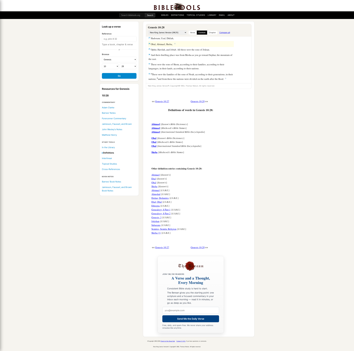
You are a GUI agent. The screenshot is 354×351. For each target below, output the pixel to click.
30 (149, 54)
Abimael (155, 174)
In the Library (108, 147)
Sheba (154, 186)
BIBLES (165, 15)
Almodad (155, 194)
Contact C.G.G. (181, 341)
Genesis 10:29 (198, 101)
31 (149, 64)
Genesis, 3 (156, 217)
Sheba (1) (156, 232)
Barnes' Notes (109, 113)
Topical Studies (109, 163)
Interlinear (107, 158)
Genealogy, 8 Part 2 (161, 213)
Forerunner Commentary (114, 118)
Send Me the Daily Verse (190, 318)
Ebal (153, 178)
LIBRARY (212, 15)
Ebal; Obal (156, 201)
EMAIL (222, 15)
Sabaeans (156, 225)
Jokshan (155, 221)
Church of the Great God (168, 341)
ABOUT (231, 15)
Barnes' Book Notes (111, 181)
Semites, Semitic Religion (163, 229)
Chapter (212, 33)
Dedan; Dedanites (160, 198)
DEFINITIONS (177, 15)
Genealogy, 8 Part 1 (161, 209)
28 (149, 43)
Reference (106, 33)
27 (149, 38)
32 (149, 73)
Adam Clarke (108, 107)
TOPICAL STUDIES (196, 15)
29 (149, 49)
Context (201, 33)
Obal (153, 182)
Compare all (224, 32)
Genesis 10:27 (162, 101)
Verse (192, 33)
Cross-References (111, 169)
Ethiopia (155, 205)
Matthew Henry (109, 135)
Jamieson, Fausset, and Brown (117, 124)
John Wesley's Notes (112, 129)
